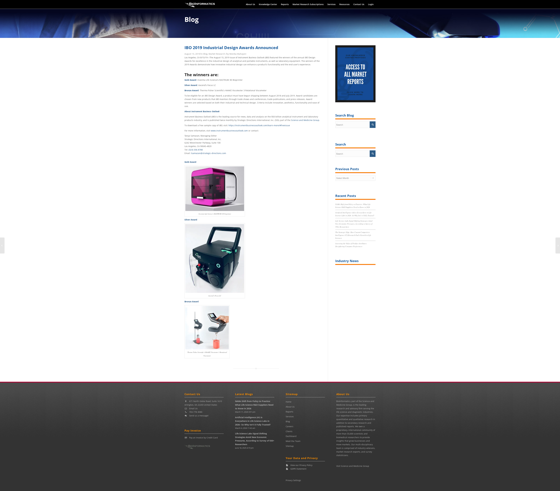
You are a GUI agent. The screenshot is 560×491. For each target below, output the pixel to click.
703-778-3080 (195, 412)
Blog (191, 19)
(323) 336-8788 (196, 149)
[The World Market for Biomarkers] (2, 245)
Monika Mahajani (237, 54)
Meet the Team (293, 441)
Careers (289, 426)
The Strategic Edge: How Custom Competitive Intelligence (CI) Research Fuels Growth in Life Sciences (353, 235)
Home (288, 401)
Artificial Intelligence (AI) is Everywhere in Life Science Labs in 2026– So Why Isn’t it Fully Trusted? (253, 421)
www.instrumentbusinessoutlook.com (229, 130)
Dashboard (291, 436)
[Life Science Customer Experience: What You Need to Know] (557, 245)
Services (290, 416)
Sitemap (290, 446)
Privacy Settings (293, 480)
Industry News (347, 261)
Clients (289, 431)
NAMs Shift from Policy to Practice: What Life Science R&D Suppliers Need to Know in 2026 (254, 405)
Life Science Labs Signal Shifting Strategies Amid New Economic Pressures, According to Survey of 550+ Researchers (353, 224)
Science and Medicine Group (305, 120)
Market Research (217, 54)
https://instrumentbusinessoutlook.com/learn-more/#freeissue (259, 125)
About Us (290, 406)
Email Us (193, 408)
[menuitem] (250, 4)
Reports (289, 411)
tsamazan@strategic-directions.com (208, 153)
